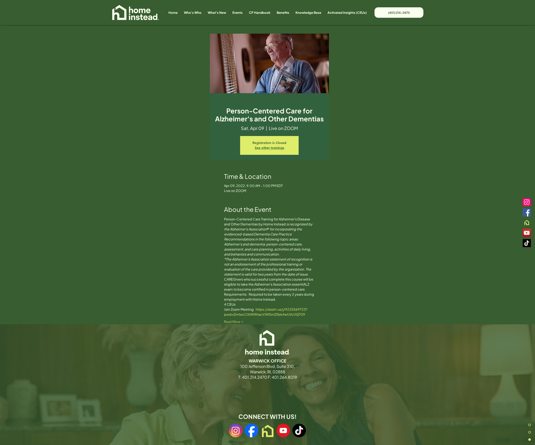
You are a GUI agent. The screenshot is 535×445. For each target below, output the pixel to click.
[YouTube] (527, 233)
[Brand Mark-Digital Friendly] (527, 223)
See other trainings (269, 148)
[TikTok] (527, 243)
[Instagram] (527, 202)
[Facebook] (527, 212)
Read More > (233, 322)
